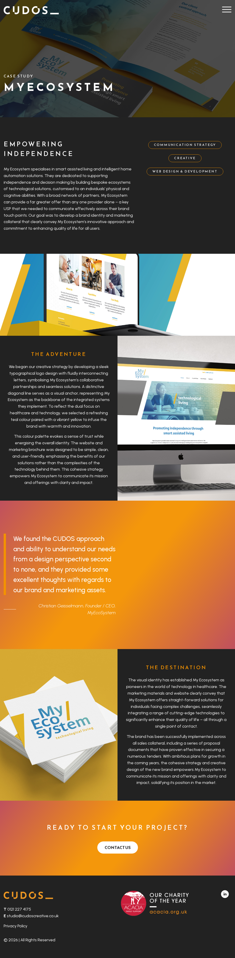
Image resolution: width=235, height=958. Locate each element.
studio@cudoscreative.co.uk (33, 915)
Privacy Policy (15, 925)
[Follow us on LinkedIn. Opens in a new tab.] (225, 894)
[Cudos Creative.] (31, 8)
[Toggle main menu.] (226, 10)
